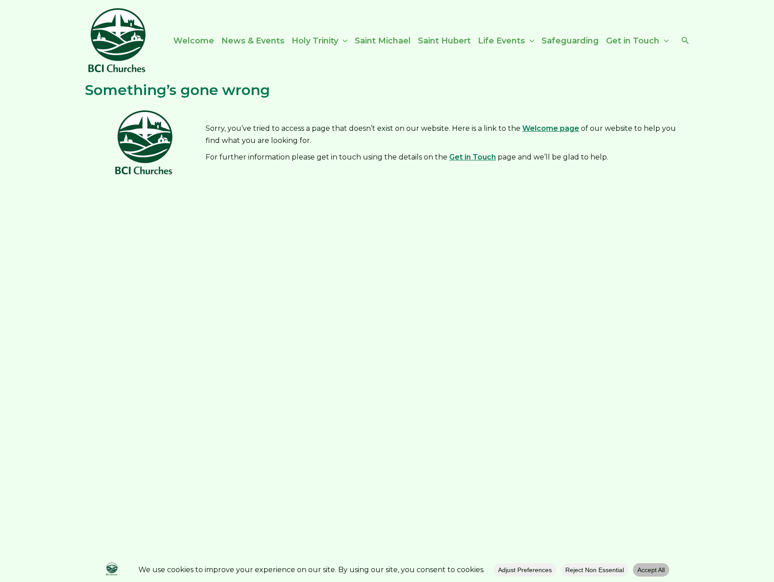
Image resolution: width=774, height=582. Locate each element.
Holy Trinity (315, 41)
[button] (343, 40)
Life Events (501, 41)
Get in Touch (632, 41)
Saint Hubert (444, 41)
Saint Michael (383, 41)
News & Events (252, 41)
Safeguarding (570, 41)
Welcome (193, 41)
